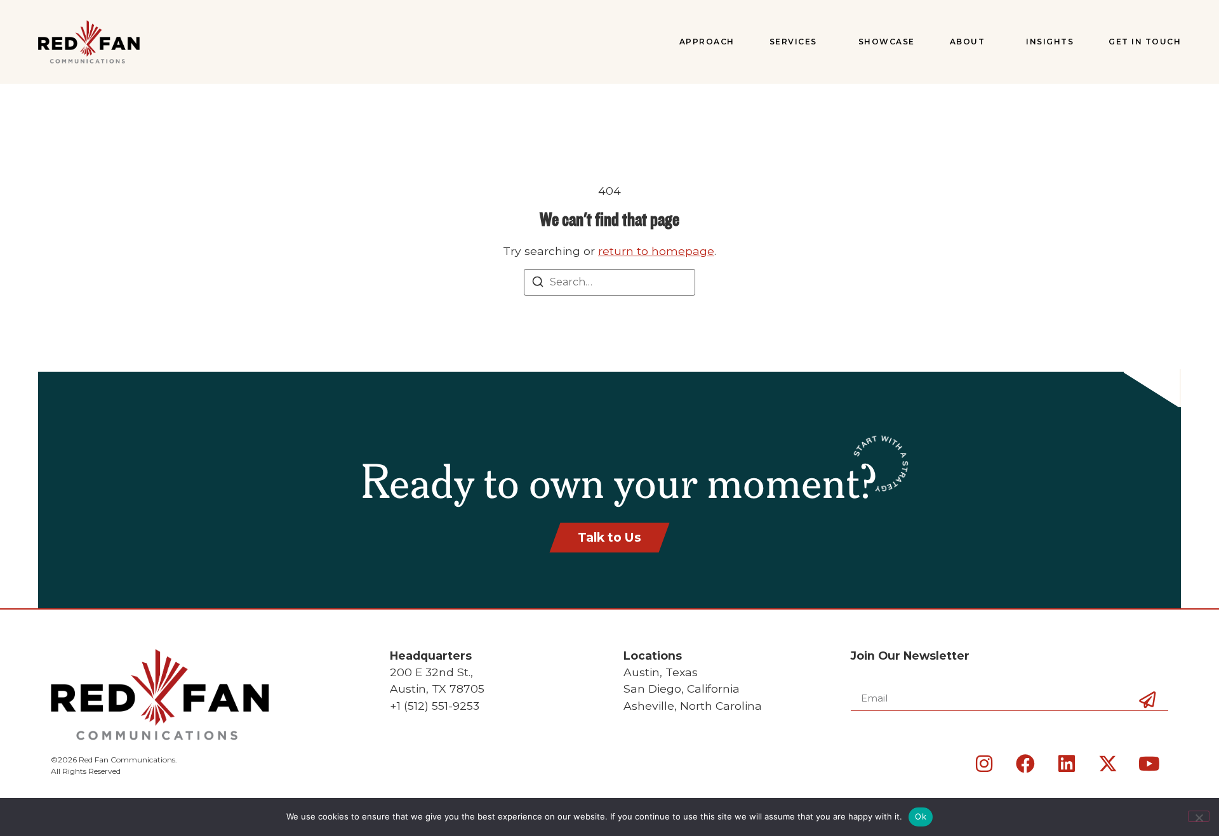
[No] (1198, 816)
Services (793, 41)
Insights (1050, 41)
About (967, 41)
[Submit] (1147, 721)
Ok (920, 816)
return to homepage (656, 251)
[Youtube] (1149, 764)
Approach (707, 41)
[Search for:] (609, 282)
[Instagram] (984, 764)
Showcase (886, 41)
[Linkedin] (1067, 764)
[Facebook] (1025, 764)
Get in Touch (1145, 41)
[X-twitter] (1108, 764)
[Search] (537, 284)
